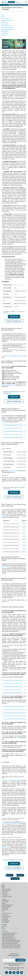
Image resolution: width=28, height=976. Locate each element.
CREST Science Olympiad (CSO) (8, 936)
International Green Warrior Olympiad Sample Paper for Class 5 (15, 712)
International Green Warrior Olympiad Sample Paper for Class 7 (15, 715)
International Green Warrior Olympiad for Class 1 (12, 680)
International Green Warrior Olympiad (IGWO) (11, 941)
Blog (3, 927)
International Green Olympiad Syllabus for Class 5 (13, 431)
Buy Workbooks (5, 917)
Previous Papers (15, 878)
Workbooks (9, 875)
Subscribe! (20, 960)
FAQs (3, 887)
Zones (3, 910)
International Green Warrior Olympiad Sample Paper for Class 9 (15, 719)
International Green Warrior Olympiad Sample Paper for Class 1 (15, 706)
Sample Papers (5, 914)
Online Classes (5, 919)
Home (3, 884)
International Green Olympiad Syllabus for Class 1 (13, 425)
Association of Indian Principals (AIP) (10, 780)
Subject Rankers (5, 907)
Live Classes (20, 875)
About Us (4, 886)
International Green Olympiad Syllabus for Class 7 (13, 434)
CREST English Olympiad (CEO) (8, 934)
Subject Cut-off (5, 909)
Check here (24, 523)
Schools (3, 929)
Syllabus (3, 903)
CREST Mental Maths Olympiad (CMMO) (10, 943)
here (7, 601)
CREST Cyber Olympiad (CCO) (8, 937)
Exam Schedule (5, 567)
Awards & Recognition (6, 906)
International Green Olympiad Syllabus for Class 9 (13, 437)
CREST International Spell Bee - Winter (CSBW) (11, 946)
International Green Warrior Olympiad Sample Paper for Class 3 (15, 709)
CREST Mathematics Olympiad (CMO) (9, 933)
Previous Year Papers (6, 916)
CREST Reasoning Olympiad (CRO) (9, 939)
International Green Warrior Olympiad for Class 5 (12, 686)
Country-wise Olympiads (7, 896)
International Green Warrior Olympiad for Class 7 (12, 689)
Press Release (5, 895)
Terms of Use (4, 893)
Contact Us (14, 956)
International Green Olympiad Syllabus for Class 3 (13, 428)
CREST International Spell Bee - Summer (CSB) (11, 944)
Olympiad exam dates (13, 470)
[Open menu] (25, 2)
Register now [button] (11, 2)
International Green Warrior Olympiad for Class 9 (12, 692)
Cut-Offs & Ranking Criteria (7, 904)
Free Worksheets (5, 922)
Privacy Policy (4, 892)
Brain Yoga (4, 926)
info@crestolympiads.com (8, 385)
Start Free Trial (14, 316)
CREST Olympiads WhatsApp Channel (13, 355)
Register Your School (6, 889)
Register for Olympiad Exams (14, 321)
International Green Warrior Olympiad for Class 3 (12, 683)
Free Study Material (6, 920)
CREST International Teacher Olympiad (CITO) (11, 947)
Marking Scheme (5, 900)
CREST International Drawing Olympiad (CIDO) (11, 940)
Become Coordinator (6, 890)
